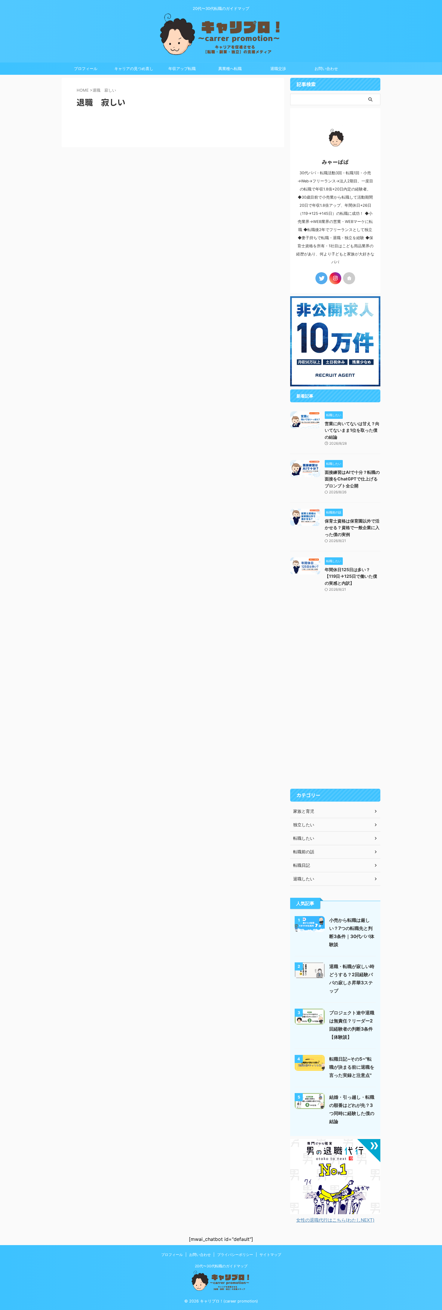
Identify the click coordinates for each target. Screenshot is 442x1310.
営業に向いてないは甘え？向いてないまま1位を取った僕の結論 (352, 430)
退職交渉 (278, 68)
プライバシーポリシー (235, 1254)
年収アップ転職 (182, 68)
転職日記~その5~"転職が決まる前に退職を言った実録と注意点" (351, 1067)
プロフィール (85, 68)
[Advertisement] (335, 695)
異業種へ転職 (230, 68)
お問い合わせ (326, 68)
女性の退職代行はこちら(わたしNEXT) (335, 1220)
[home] (349, 278)
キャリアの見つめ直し (133, 68)
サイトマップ (270, 1254)
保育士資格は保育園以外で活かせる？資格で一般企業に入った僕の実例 (352, 527)
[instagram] (335, 278)
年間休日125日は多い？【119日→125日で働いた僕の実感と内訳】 (351, 576)
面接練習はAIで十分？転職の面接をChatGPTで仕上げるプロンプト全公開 (352, 479)
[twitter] (321, 278)
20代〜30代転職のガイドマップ (221, 1266)
